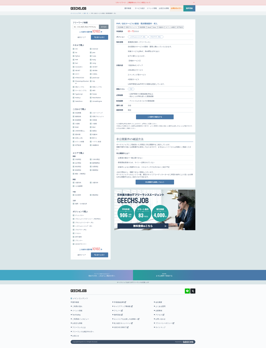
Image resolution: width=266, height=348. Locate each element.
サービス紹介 (140, 8)
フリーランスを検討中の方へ (83, 331)
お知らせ (75, 336)
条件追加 (103, 27)
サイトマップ (160, 327)
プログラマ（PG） (155, 37)
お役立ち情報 (164, 8)
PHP (131, 89)
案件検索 (127, 8)
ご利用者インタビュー (80, 319)
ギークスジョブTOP (76, 13)
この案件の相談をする (155, 117)
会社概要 (158, 302)
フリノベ (117, 310)
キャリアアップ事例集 (122, 306)
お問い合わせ (160, 319)
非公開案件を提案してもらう (154, 182)
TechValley (76, 315)
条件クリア (82, 37)
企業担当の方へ (176, 8)
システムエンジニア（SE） (138, 37)
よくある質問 (160, 306)
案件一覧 (86, 13)
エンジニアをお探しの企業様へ (125, 319)
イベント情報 (152, 8)
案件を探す (100, 37)
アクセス (158, 315)
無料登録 (189, 8)
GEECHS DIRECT (120, 327)
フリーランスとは (79, 327)
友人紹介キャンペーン (122, 323)
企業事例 (158, 310)
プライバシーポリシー (163, 323)
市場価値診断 (119, 302)
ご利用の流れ (77, 306)
